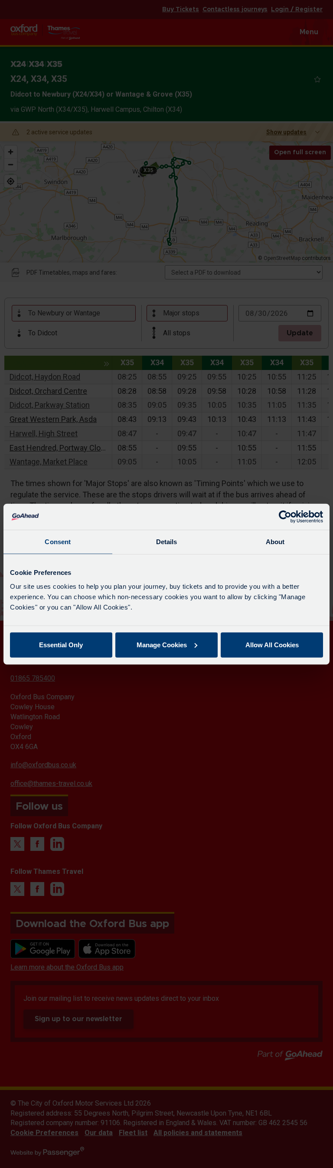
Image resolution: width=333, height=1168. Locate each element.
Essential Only (61, 644)
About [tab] (275, 541)
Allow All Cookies (272, 644)
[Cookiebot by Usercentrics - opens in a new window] (285, 516)
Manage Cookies (162, 644)
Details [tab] (166, 541)
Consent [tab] (58, 541)
